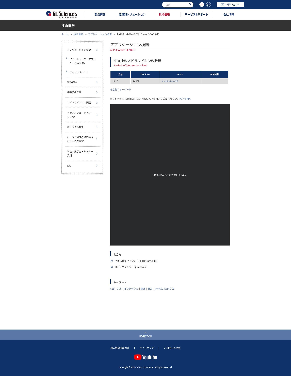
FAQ (69, 165)
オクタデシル (131, 288)
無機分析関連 (74, 92)
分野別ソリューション (132, 14)
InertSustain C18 (170, 81)
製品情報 (100, 14)
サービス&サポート (196, 14)
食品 (150, 288)
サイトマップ (147, 348)
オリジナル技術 (75, 127)
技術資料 (72, 82)
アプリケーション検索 (100, 34)
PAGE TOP (145, 336)
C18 (112, 288)
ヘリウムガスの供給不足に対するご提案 (80, 139)
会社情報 (228, 14)
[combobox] (177, 5)
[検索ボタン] (190, 4)
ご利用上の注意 (172, 348)
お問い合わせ (233, 4)
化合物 (113, 89)
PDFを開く (185, 98)
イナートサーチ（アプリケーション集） (83, 61)
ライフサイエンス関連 (79, 102)
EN (208, 4)
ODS (119, 288)
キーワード (125, 89)
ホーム (64, 34)
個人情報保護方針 (119, 348)
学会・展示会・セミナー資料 (80, 153)
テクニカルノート (79, 72)
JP (201, 4)
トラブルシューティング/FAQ (79, 114)
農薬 (143, 288)
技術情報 (164, 14)
